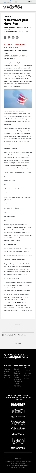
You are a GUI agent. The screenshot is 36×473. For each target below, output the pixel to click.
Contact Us (7, 378)
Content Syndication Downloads (17, 385)
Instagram (27, 375)
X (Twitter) (27, 373)
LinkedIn (26, 378)
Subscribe (17, 369)
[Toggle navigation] (32, 7)
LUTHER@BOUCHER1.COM (12, 307)
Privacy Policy (18, 458)
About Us (7, 369)
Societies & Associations (18, 380)
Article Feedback (7, 374)
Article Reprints (16, 376)
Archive (6, 371)
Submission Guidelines (17, 372)
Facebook (27, 371)
